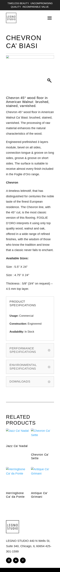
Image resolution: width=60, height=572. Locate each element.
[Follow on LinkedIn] (16, 560)
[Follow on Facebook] (23, 560)
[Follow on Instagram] (9, 560)
